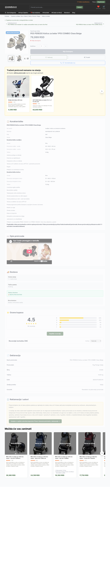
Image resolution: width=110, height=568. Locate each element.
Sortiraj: (87, 341)
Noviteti (46, 12)
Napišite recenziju (55, 334)
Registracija (101, 2)
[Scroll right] (102, 91)
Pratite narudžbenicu (83, 2)
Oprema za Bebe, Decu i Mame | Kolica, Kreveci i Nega (25, 16)
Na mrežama (36, 12)
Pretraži (79, 7)
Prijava (94, 2)
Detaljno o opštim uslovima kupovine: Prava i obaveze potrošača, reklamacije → (35, 421)
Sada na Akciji (57, 12)
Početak (7, 16)
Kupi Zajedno (24, 12)
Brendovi (67, 12)
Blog (73, 12)
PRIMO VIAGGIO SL (25, 222)
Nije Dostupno (68, 51)
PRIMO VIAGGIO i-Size (37, 222)
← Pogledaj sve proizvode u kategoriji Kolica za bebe (19, 20)
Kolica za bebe (46, 16)
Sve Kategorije (11, 12)
